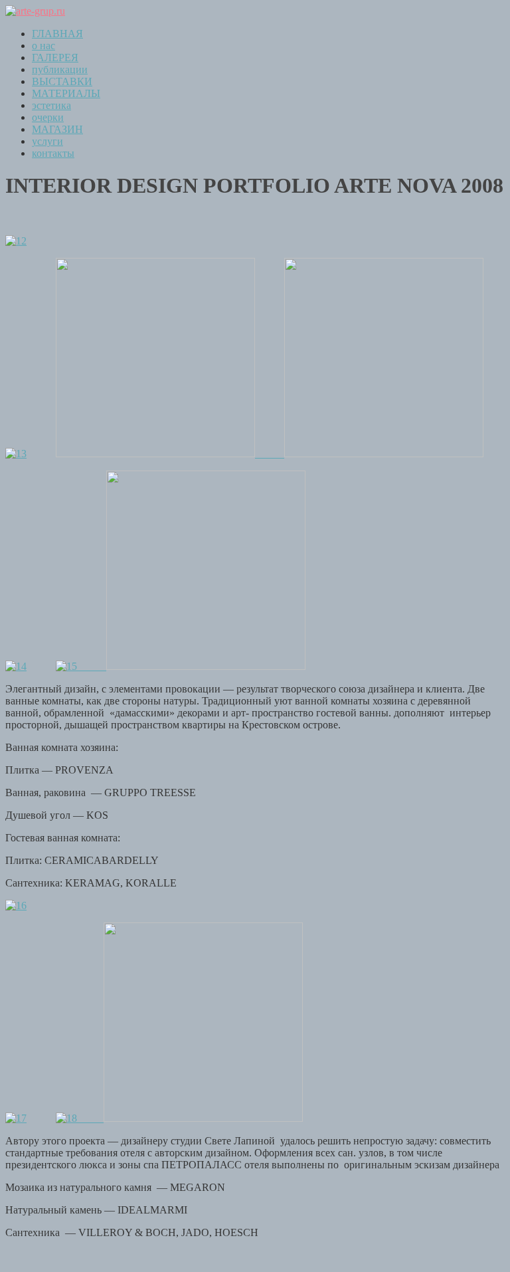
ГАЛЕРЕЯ (55, 57)
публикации (60, 69)
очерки (48, 117)
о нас (43, 45)
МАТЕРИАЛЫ (66, 93)
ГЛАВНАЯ (57, 33)
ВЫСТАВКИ (62, 81)
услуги (47, 141)
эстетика (51, 105)
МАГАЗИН (57, 129)
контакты (53, 153)
